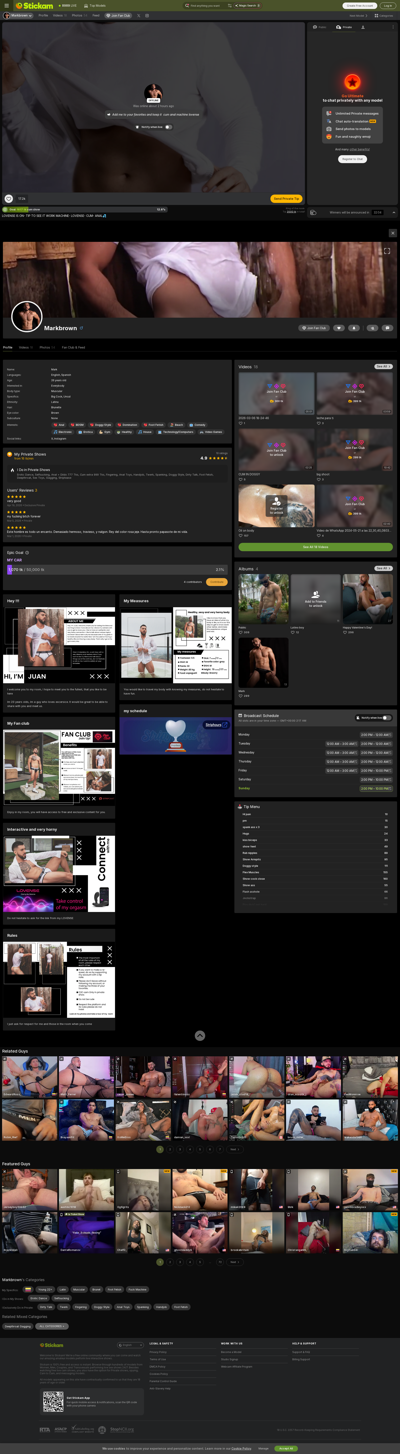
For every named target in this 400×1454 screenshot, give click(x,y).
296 (351, 632)
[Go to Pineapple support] (102, 1430)
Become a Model (231, 1352)
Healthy (127, 431)
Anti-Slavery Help (160, 1388)
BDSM (80, 424)
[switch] (386, 717)
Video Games (213, 431)
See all (382, 366)
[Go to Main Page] (34, 5)
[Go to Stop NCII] (122, 1430)
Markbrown (12, 1280)
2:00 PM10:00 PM (374, 770)
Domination (130, 424)
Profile (43, 15)
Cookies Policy (159, 1374)
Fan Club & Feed (73, 347)
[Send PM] (387, 328)
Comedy (200, 424)
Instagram (60, 438)
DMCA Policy (157, 1366)
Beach (179, 424)
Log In (388, 5)
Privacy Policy (158, 1352)
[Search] (230, 6)
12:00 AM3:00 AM (340, 744)
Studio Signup (229, 1359)
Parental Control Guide (163, 1381)
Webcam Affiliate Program (236, 1366)
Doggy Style (103, 424)
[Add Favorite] (9, 199)
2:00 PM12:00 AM (374, 735)
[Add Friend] (372, 328)
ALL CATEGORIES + (52, 1326)
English (127, 1345)
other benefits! (360, 149)
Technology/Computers (178, 431)
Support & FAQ (301, 1352)
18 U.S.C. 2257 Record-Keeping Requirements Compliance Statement (318, 1430)
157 (246, 535)
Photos (80, 15)
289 (246, 695)
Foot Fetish (156, 424)
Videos (60, 15)
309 (246, 632)
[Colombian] (28, 1289)
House (147, 431)
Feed (95, 15)
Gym (107, 431)
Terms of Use (158, 1359)
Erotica (88, 431)
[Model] (393, 233)
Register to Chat (352, 159)
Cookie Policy (241, 1448)
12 (297, 632)
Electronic (65, 431)
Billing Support (301, 1359)
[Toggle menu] (6, 5)
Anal (61, 424)
